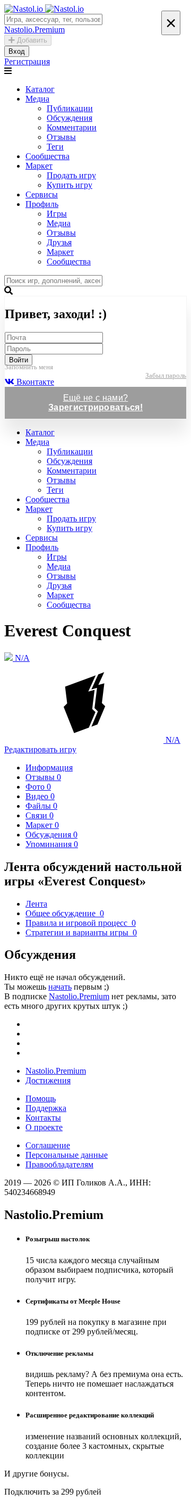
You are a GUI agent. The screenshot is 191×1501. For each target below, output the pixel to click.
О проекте (44, 1127)
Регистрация (27, 61)
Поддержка (45, 1108)
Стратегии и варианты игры (81, 932)
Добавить (31, 40)
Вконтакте (34, 381)
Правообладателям (59, 1164)
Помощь (40, 1098)
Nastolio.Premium (79, 996)
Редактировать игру (40, 749)
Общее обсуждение (64, 913)
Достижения (48, 1080)
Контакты (43, 1117)
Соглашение (47, 1145)
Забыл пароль (165, 375)
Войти (18, 360)
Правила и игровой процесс (80, 922)
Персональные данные (66, 1154)
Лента (36, 903)
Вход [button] (16, 51)
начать (60, 986)
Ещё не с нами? (95, 402)
